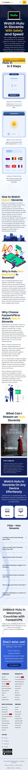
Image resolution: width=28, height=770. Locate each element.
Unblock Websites (6, 723)
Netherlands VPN (18, 723)
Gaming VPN (5, 725)
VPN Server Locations (6, 681)
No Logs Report (5, 714)
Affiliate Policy (10, 768)
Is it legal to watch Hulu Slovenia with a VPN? (13, 538)
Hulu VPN (17, 295)
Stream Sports (5, 727)
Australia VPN (18, 714)
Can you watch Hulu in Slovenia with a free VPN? (13, 548)
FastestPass (17, 677)
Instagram (6, 741)
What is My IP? (5, 709)
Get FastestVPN (14, 59)
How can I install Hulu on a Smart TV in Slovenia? (14, 594)
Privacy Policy (18, 765)
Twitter (5, 738)
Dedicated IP (4, 712)
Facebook (6, 744)
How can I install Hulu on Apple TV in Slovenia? (14, 566)
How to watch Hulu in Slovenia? (12, 557)
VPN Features (5, 679)
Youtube (5, 747)
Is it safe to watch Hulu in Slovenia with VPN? (13, 576)
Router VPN (17, 699)
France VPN (17, 716)
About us (4, 693)
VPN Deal (4, 683)
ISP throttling (14, 339)
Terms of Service (9, 765)
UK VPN (16, 709)
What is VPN (4, 707)
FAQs (3, 695)
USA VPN (17, 707)
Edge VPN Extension (19, 684)
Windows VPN (18, 686)
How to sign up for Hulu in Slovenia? (14, 585)
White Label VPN (5, 690)
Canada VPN (18, 725)
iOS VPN (16, 690)
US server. (19, 144)
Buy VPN (3, 677)
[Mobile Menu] (24, 2)
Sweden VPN (17, 727)
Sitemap (18, 768)
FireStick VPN (17, 695)
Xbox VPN (17, 697)
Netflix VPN (4, 718)
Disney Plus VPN (5, 721)
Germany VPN (18, 712)
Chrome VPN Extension (20, 679)
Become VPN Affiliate (6, 688)
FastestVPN (18, 104)
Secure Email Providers (7, 716)
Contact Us (4, 697)
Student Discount (6, 686)
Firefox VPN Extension (19, 681)
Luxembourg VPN (18, 720)
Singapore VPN (18, 718)
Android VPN (17, 688)
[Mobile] (20, 2)
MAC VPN (17, 693)
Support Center (5, 699)
